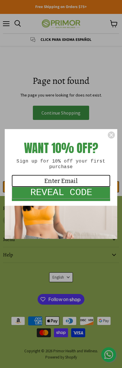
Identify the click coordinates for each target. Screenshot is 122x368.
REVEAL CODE (61, 192)
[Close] (111, 135)
